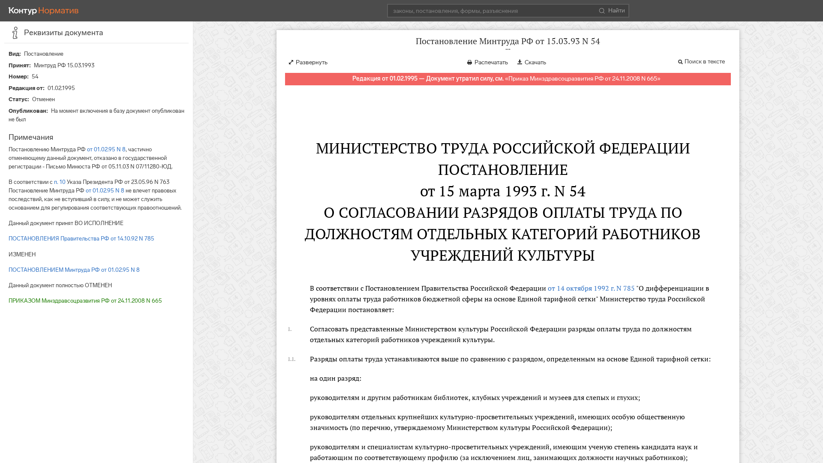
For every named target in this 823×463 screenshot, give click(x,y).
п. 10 (60, 182)
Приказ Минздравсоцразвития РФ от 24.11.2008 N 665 (582, 78)
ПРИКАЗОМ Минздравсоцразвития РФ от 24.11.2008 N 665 (85, 301)
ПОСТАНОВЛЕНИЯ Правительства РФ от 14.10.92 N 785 (81, 238)
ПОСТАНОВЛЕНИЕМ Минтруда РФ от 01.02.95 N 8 (74, 270)
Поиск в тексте (705, 61)
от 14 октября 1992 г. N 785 (591, 288)
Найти (616, 10)
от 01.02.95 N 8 (106, 149)
